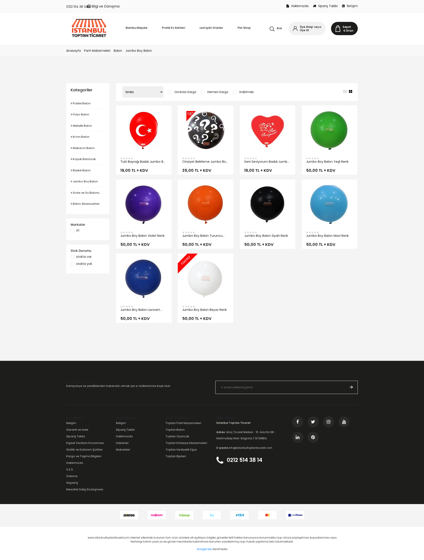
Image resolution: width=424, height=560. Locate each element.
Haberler (122, 443)
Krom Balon (80, 137)
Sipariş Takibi (328, 6)
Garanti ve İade (77, 430)
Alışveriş (72, 483)
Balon (118, 50)
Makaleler (123, 449)
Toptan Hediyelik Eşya (181, 449)
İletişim (352, 6)
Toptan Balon (175, 430)
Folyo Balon (80, 114)
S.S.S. (70, 469)
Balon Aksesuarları (86, 204)
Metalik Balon (82, 126)
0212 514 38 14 (76, 6)
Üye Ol (304, 30)
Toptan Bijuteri (176, 456)
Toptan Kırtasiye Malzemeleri (186, 443)
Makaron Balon (83, 148)
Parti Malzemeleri (97, 50)
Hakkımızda (300, 6)
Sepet (347, 27)
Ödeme (72, 476)
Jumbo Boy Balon (138, 50)
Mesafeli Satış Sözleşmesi (84, 489)
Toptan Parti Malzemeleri (183, 423)
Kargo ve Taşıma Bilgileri (83, 456)
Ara (279, 28)
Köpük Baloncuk (84, 159)
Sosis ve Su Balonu (85, 193)
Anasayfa (73, 50)
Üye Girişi (306, 27)
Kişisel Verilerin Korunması (85, 443)
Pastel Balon (81, 103)
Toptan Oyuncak (177, 436)
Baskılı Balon (81, 170)
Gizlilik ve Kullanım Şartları (84, 449)
